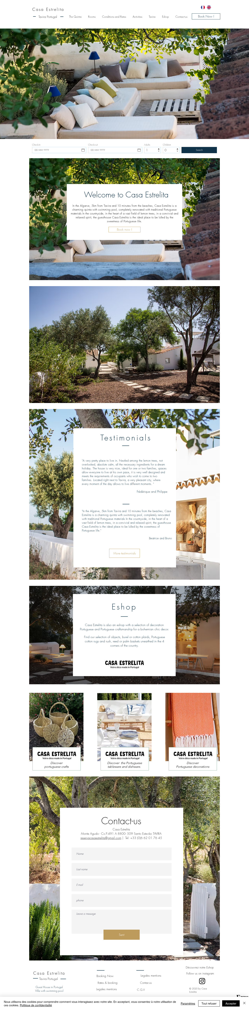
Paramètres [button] (188, 1003)
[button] (124, 344)
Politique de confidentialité (36, 1005)
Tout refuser (209, 1003)
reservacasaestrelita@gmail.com (101, 838)
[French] (203, 7)
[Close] (244, 1003)
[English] (209, 7)
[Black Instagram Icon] (202, 981)
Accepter (230, 1003)
